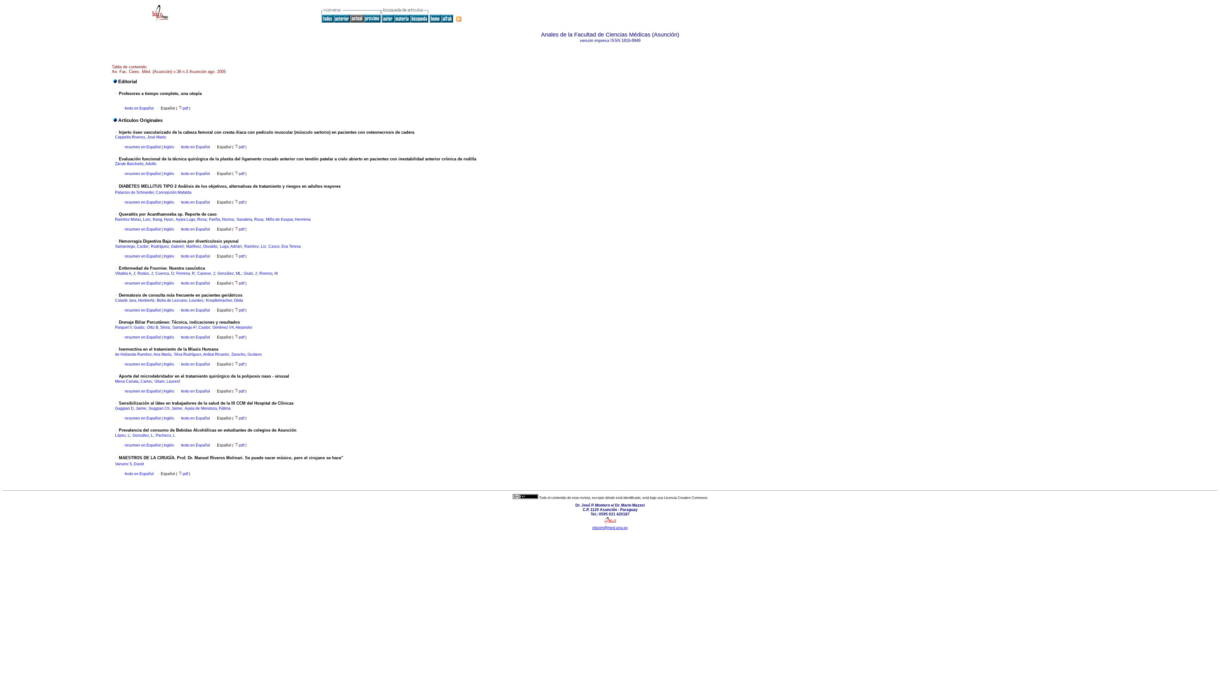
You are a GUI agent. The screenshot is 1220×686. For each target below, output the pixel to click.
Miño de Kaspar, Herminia (288, 219)
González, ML (229, 273)
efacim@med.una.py (610, 528)
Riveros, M (268, 273)
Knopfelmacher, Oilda (224, 300)
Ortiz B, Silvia (158, 327)
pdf (186, 108)
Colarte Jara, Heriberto (134, 300)
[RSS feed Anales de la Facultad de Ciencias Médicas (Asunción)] (458, 19)
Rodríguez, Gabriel (167, 246)
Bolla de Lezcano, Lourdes (180, 300)
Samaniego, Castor (131, 246)
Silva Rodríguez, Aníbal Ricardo (201, 354)
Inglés (168, 147)
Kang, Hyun (163, 219)
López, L (122, 435)
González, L (142, 435)
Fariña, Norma (221, 219)
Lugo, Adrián (231, 246)
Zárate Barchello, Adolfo (135, 164)
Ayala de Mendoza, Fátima (208, 408)
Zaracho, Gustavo (246, 354)
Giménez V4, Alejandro (232, 327)
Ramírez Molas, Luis (132, 219)
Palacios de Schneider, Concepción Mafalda (153, 192)
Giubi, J (250, 273)
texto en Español (139, 108)
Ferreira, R (185, 273)
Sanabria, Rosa (249, 219)
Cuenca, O (164, 273)
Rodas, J (145, 273)
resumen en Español (143, 147)
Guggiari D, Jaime (130, 408)
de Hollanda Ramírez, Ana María (143, 354)
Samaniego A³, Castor (191, 327)
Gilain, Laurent (167, 381)
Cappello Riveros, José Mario (140, 137)
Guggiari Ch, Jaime (165, 408)
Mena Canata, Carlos (133, 381)
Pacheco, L (165, 435)
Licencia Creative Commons (686, 498)
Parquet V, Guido (129, 327)
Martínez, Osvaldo (201, 246)
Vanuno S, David (129, 464)
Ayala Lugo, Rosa (191, 219)
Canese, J (206, 273)
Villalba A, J (125, 273)
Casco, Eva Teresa (284, 246)
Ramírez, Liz (255, 246)
